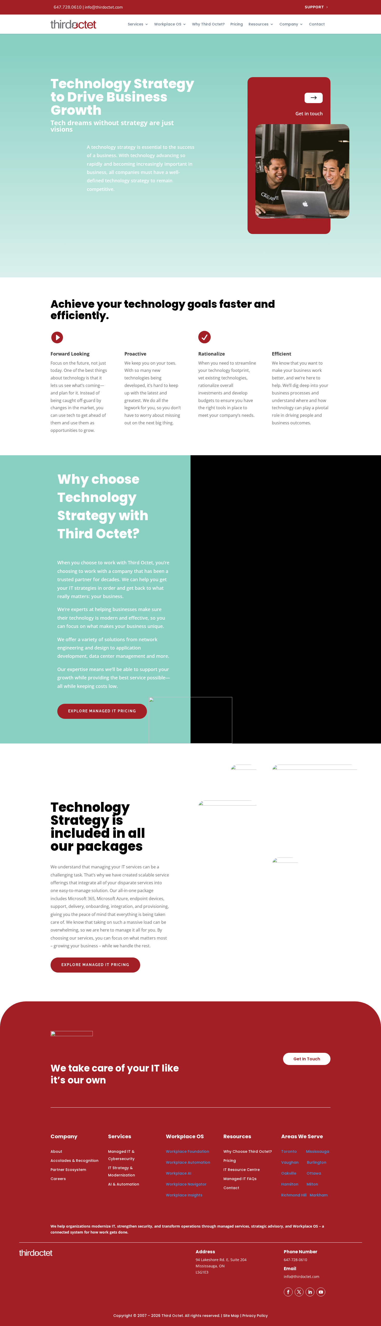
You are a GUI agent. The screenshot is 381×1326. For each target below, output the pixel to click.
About (56, 1151)
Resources (259, 24)
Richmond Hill (294, 1195)
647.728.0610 (68, 7)
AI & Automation (123, 1184)
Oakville (288, 1173)
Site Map (231, 1315)
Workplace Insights (184, 1195)
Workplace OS (167, 24)
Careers (58, 1178)
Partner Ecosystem (68, 1169)
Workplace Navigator (186, 1184)
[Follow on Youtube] (320, 1292)
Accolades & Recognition (74, 1160)
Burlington (316, 1162)
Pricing (236, 24)
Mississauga (317, 1151)
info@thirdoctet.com (104, 7)
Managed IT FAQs (240, 1178)
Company (288, 24)
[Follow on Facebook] (288, 1292)
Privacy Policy (255, 1315)
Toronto (289, 1151)
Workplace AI (178, 1173)
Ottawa (314, 1173)
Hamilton (289, 1184)
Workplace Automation (188, 1162)
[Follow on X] (299, 1292)
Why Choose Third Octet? (247, 1151)
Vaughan (290, 1162)
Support (314, 7)
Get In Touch (306, 1059)
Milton (312, 1184)
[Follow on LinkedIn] (310, 1292)
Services (135, 24)
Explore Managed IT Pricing (95, 965)
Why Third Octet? (208, 24)
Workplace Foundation (187, 1151)
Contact (317, 24)
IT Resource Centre (241, 1169)
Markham (319, 1195)
